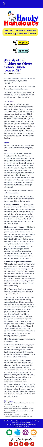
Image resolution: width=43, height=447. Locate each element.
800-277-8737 (25, 426)
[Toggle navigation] (4, 4)
